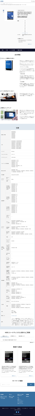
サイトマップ (31, 408)
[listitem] (32, 342)
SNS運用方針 (18, 408)
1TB (24, 20)
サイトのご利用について (25, 408)
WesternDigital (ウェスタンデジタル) (27, 35)
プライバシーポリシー (13, 408)
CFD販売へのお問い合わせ (17, 409)
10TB (25, 31)
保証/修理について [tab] (22, 336)
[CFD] (2, 1)
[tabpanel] (17, 341)
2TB (24, 23)
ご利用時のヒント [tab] (13, 336)
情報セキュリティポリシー (5, 408)
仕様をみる (29, 44)
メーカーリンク (14, 315)
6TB (24, 28)
